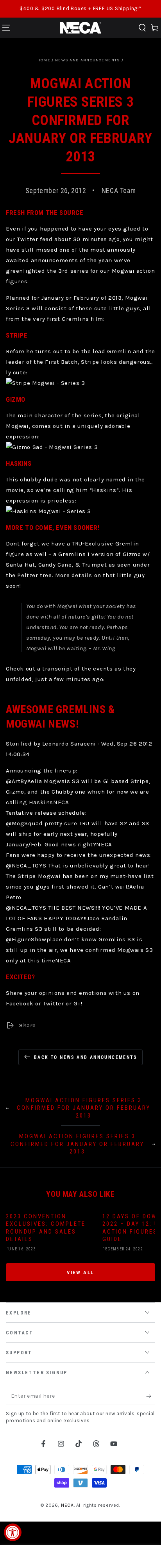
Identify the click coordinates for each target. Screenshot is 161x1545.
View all (80, 1272)
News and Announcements (87, 60)
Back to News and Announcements (85, 1057)
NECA (67, 1505)
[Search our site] (142, 27)
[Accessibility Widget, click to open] (12, 1532)
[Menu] (6, 27)
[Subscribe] (150, 1396)
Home (44, 60)
